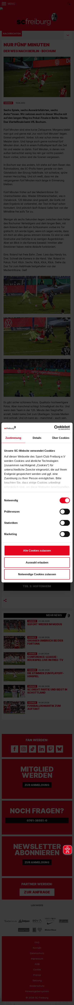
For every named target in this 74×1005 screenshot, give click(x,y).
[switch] (65, 512)
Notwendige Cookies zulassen (37, 574)
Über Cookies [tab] (60, 437)
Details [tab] (37, 437)
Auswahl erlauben (37, 562)
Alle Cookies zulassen (37, 550)
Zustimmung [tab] (13, 437)
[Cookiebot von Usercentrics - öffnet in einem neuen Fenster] (54, 427)
